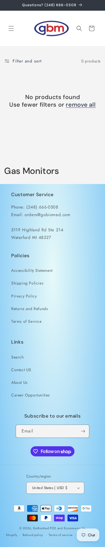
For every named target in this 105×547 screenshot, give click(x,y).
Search (17, 357)
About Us (19, 382)
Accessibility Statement (32, 270)
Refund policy (33, 535)
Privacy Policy (24, 296)
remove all (80, 105)
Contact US (21, 370)
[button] (11, 28)
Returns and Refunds (29, 308)
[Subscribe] (83, 431)
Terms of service (61, 535)
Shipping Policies (27, 283)
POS (53, 528)
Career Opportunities (30, 395)
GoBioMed (41, 528)
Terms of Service (26, 321)
